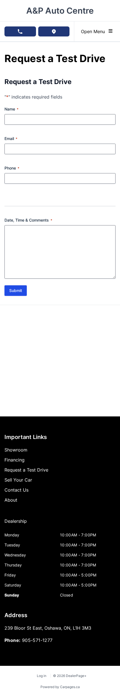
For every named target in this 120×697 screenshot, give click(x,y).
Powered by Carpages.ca (60, 687)
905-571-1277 (37, 640)
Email (10, 138)
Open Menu (94, 31)
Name (11, 109)
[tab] (15, 524)
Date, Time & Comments (28, 220)
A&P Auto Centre (60, 11)
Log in (41, 676)
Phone (11, 168)
